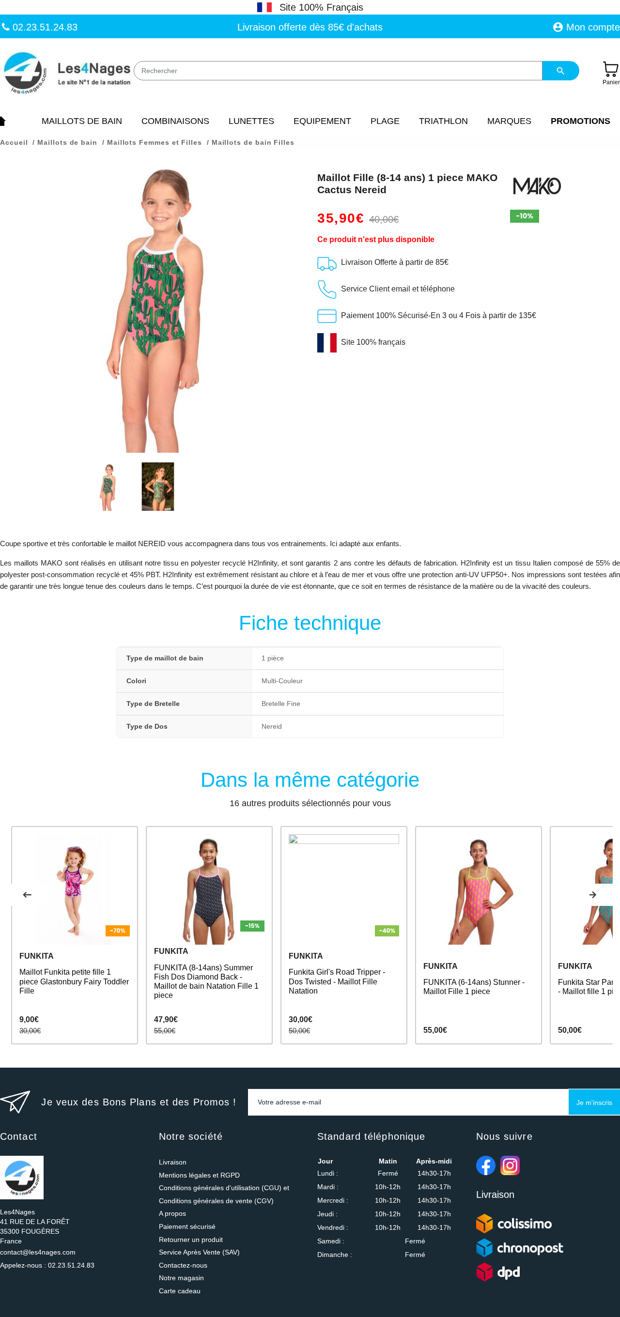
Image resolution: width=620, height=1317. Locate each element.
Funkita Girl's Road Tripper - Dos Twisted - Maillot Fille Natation (337, 981)
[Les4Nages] (66, 73)
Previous (27, 895)
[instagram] (510, 1165)
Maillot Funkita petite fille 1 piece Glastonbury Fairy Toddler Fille (74, 981)
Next (593, 895)
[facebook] (486, 1165)
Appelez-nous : (47, 1265)
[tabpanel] (74, 935)
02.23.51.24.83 (44, 27)
